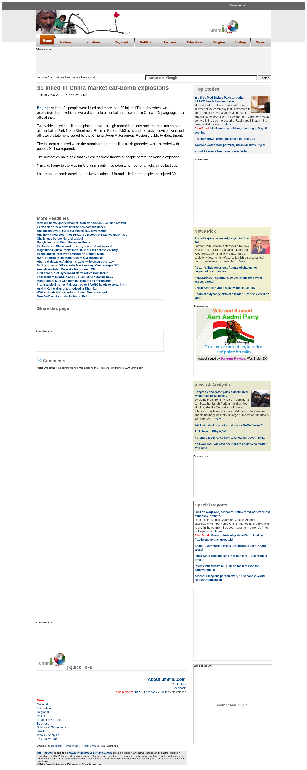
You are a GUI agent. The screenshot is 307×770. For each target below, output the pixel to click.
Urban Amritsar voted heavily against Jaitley (225, 288)
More (227, 124)
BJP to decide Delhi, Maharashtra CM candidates (70, 257)
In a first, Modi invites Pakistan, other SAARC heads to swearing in (82, 284)
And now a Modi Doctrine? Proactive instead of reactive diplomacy (82, 234)
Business (43, 723)
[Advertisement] (153, 61)
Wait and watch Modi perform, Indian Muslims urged (72, 292)
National (42, 704)
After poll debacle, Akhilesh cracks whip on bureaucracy (75, 261)
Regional (43, 712)
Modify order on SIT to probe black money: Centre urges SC (77, 265)
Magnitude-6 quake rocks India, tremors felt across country (77, 250)
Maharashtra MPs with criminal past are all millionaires (74, 281)
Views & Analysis (48, 735)
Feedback (179, 688)
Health (41, 731)
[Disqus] (109, 430)
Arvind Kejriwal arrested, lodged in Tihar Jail (67, 288)
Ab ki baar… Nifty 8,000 (211, 431)
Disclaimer (56, 746)
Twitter (164, 692)
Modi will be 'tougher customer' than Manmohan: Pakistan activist (81, 223)
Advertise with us (90, 746)
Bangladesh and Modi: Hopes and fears (63, 242)
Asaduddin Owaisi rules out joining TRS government (72, 231)
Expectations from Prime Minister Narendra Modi (70, 254)
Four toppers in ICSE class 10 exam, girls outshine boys (75, 277)
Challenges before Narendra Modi (60, 238)
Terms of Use (71, 746)
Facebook (150, 692)
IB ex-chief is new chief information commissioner (71, 227)
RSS (137, 692)
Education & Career (50, 719)
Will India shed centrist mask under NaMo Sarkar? (229, 425)
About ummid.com (167, 679)
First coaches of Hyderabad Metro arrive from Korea (73, 273)
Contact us (179, 684)
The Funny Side (47, 739)
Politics (41, 716)
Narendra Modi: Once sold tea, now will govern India (230, 437)
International (45, 708)
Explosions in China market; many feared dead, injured (74, 246)
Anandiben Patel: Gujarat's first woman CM (66, 269)
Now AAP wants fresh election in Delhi (63, 296)
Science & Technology (51, 727)
